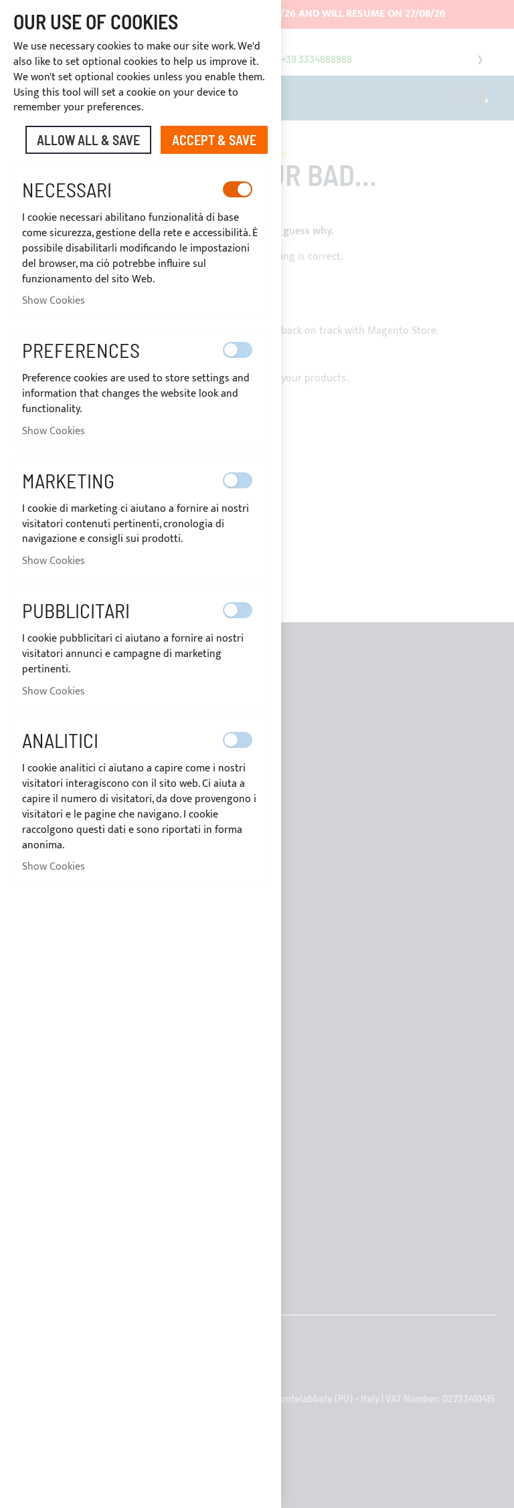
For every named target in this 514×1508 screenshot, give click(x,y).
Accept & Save (214, 140)
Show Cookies (53, 301)
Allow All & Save (88, 140)
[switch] (237, 189)
